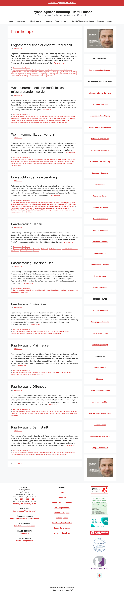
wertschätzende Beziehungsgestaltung (41, 76)
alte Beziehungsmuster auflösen (23, 116)
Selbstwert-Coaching (100, 242)
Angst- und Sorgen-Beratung (100, 127)
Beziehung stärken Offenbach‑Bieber (24, 411)
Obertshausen (55, 290)
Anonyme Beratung (100, 104)
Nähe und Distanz (64, 120)
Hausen (48, 290)
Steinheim (36, 251)
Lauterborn (14, 413)
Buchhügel (53, 411)
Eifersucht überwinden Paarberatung (30, 204)
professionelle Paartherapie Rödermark (36, 210)
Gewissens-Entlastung (100, 150)
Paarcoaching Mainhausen (19, 374)
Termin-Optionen (61, 21)
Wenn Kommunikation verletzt (33, 134)
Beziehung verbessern (34, 159)
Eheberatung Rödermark (40, 249)
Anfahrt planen (100, 425)
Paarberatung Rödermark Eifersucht (22, 208)
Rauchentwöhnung (100, 196)
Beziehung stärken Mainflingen (22, 372)
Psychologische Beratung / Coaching (24, 518)
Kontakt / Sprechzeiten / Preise (83, 21)
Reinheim (37, 333)
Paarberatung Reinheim (28, 304)
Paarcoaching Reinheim (18, 333)
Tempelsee (14, 415)
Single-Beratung (100, 253)
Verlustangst (63, 122)
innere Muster (24, 161)
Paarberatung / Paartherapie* (24, 511)
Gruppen (49, 21)
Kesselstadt (65, 249)
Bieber (38, 411)
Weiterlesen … (59, 63)
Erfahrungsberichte (62, 508)
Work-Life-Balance (100, 287)
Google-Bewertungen (100, 448)
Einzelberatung (35, 21)
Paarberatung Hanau (26, 224)
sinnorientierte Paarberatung (68, 74)
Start (11, 21)
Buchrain (59, 411)
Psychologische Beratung (40, 163)
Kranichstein (15, 454)
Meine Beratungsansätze (100, 390)
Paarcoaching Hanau (26, 251)
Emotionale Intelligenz (61, 159)
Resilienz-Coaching (100, 207)
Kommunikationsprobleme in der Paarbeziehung (34, 206)
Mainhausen (59, 372)
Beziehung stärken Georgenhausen (24, 331)
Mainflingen (51, 372)
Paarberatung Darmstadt (29, 427)
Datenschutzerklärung (57, 587)
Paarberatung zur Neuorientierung (48, 71)
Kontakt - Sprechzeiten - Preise (62, 3)
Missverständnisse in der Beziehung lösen (46, 120)
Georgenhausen (56, 331)
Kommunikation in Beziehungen (38, 161)
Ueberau (53, 333)
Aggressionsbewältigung (100, 116)
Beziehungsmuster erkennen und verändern (46, 202)
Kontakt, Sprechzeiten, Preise (100, 413)
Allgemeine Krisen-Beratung (100, 93)
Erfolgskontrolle (100, 368)
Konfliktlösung (52, 161)
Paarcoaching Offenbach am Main (50, 413)
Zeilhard (58, 333)
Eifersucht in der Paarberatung (34, 177)
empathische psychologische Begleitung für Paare (28, 70)
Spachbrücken (45, 333)
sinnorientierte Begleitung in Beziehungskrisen (45, 74)
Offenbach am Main (25, 413)
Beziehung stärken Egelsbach (36, 452)
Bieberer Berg (45, 411)
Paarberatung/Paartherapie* (100, 70)
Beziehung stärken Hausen (21, 290)
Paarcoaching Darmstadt (42, 454)
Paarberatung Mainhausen (30, 345)
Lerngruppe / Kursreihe (100, 322)
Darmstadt (49, 452)
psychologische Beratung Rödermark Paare (62, 210)
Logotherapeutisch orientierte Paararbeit (41, 45)
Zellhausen (39, 374)
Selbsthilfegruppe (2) (100, 345)
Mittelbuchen (15, 251)
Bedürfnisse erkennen (19, 159)
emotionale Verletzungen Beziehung (53, 204)
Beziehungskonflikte (57, 116)
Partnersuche (100, 184)
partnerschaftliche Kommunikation (21, 163)
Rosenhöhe (73, 413)
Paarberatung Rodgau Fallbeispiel (44, 208)
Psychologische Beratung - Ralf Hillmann (62, 12)
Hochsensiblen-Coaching (100, 162)
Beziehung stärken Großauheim (22, 249)
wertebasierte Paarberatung (19, 76)
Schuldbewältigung (100, 219)
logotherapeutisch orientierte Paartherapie (24, 71)
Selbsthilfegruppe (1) (100, 333)
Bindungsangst (22, 118)
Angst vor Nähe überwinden (41, 116)
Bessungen (23, 452)
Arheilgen (16, 452)
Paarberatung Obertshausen (32, 263)
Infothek (109, 21)
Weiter (21, 464)
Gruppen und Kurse (100, 310)
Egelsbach (56, 452)
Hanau (59, 249)
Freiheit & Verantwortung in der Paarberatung (58, 70)
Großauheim (52, 249)
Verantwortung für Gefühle (57, 163)
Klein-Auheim (73, 249)
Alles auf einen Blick (100, 402)
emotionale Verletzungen (34, 118)
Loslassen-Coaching (100, 173)
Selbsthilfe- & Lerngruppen (24, 526)
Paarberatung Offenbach (29, 386)
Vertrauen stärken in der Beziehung (21, 212)
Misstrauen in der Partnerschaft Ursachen (62, 206)
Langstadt (22, 454)
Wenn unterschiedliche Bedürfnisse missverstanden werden (37, 89)
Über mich (100, 21)
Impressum (70, 587)
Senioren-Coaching (100, 230)
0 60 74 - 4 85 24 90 (26, 499)
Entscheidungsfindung (100, 139)
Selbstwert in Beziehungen (50, 122)
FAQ (62, 492)
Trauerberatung (100, 276)
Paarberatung (20, 21)
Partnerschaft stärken (35, 122)
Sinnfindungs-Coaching (100, 265)
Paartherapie (26, 68)
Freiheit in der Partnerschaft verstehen (54, 118)
